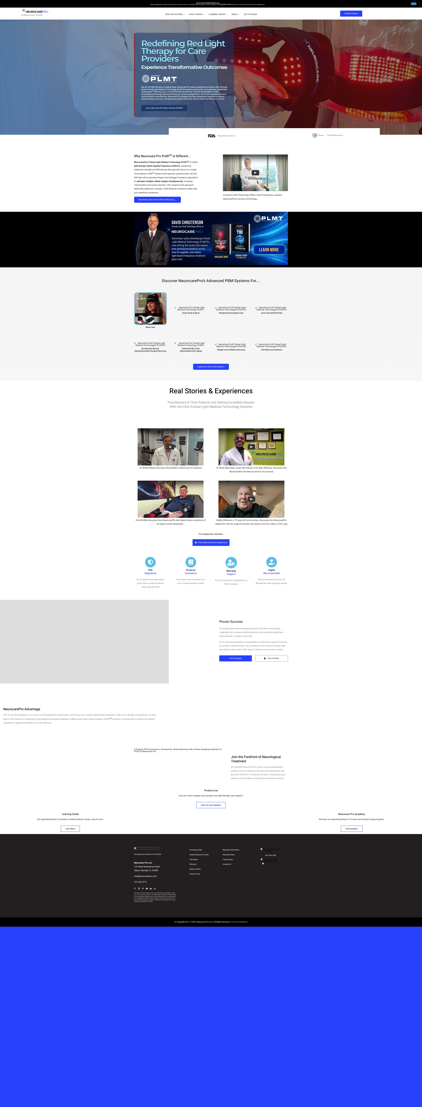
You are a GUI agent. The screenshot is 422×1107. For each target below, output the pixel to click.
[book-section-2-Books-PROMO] (211, 212)
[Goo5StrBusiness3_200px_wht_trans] (270, 843)
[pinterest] (143, 872)
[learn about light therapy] (293, 771)
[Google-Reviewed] (211, 413)
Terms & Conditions (239, 905)
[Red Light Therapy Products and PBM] (1, 771)
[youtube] (147, 872)
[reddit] (155, 872)
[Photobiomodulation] (211, 795)
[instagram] (139, 872)
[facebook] (135, 872)
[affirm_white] (270, 833)
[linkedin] (151, 872)
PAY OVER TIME (270, 839)
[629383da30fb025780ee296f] (318, 133)
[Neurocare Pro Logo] (35, 9)
